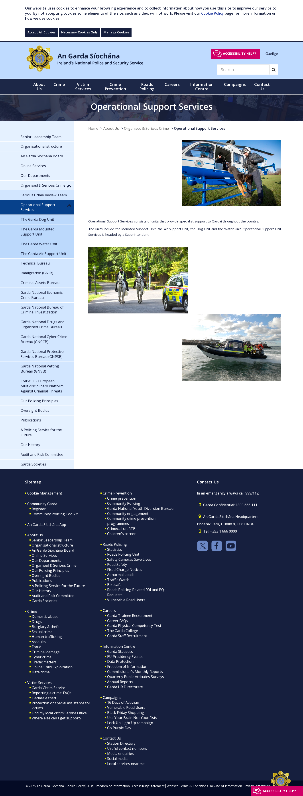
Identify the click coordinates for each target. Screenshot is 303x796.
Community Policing (123, 503)
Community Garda (42, 503)
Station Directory (121, 743)
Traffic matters (44, 662)
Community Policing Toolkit (55, 514)
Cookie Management (44, 493)
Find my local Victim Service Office (59, 713)
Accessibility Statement (148, 786)
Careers (109, 610)
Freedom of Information (127, 666)
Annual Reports (120, 681)
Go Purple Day (119, 727)
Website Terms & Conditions (187, 786)
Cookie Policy (212, 13)
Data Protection (120, 661)
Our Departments (46, 560)
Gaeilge (272, 53)
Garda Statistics (120, 651)
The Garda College (122, 630)
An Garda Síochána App (46, 524)
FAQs (89, 786)
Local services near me (126, 763)
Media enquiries (120, 753)
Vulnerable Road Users (126, 599)
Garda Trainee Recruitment (129, 615)
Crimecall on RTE (121, 528)
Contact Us (112, 738)
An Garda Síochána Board (53, 550)
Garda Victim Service (48, 687)
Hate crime (41, 672)
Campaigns (112, 697)
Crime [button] (59, 84)
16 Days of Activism (123, 702)
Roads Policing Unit (123, 554)
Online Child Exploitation (52, 667)
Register (39, 508)
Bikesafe (114, 584)
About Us (111, 128)
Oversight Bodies (46, 575)
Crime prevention (121, 498)
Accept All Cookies (41, 32)
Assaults (39, 641)
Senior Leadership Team (52, 540)
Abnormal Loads (120, 574)
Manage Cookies (116, 32)
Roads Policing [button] (146, 86)
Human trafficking (47, 636)
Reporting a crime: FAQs (51, 692)
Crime (32, 611)
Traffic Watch (118, 579)
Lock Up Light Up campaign (130, 722)
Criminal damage (46, 651)
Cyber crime (41, 657)
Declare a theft (44, 698)
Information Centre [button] (202, 86)
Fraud (36, 646)
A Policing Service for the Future (58, 585)
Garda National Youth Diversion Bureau (140, 508)
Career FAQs (117, 620)
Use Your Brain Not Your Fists (132, 717)
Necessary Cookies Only (79, 32)
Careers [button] (172, 84)
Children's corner (121, 533)
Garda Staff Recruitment (127, 635)
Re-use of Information (226, 786)
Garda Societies (44, 600)
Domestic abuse (45, 616)
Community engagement (127, 513)
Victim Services (39, 682)
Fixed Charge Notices (124, 569)
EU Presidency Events (125, 656)
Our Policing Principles (50, 570)
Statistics (114, 549)
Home (93, 128)
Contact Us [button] (262, 86)
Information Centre (119, 646)
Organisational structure (52, 545)
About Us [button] (39, 86)
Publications (42, 580)
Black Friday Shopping (125, 712)
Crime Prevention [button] (115, 86)
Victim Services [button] (83, 86)
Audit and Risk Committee (53, 595)
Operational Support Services (199, 128)
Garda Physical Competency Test (134, 625)
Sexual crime (42, 631)
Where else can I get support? (56, 718)
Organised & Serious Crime (146, 128)
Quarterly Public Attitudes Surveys (135, 676)
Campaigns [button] (235, 84)
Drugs (37, 621)
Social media (117, 758)
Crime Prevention (117, 493)
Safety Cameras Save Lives (129, 559)
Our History (41, 590)
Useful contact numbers (127, 748)
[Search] (273, 69)
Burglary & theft (45, 626)
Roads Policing (115, 544)
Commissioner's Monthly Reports (135, 671)
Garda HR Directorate (125, 686)
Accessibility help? (239, 53)
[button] (69, 185)
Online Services (44, 555)
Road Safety (117, 564)
